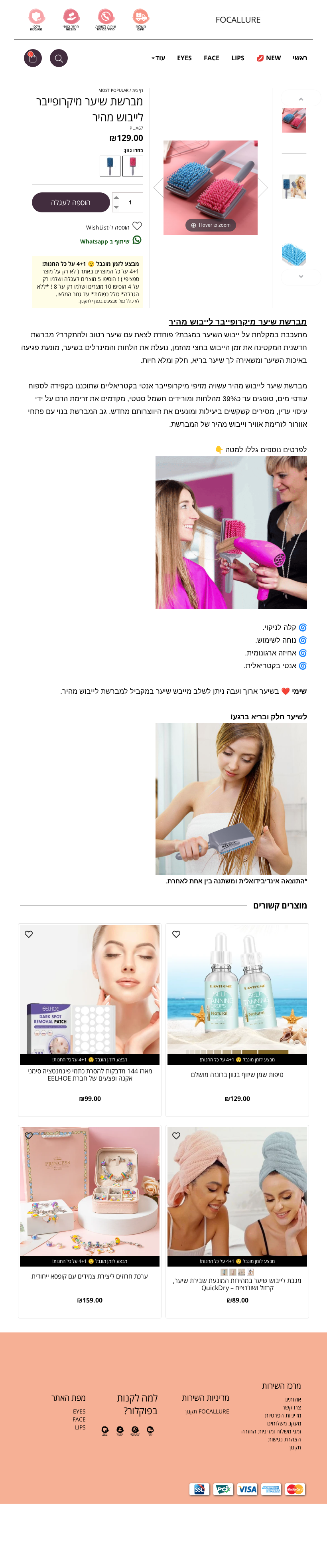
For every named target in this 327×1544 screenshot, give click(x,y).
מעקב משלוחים (284, 1423)
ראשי (300, 57)
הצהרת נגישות (284, 1439)
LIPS (237, 57)
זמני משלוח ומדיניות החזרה (271, 1431)
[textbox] (271, 1427)
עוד (160, 57)
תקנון (294, 1447)
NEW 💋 (268, 57)
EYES (184, 57)
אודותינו (292, 1399)
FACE (211, 57)
